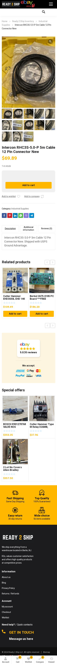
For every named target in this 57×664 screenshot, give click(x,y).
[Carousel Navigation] (50, 262)
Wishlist (28, 659)
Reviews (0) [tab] (46, 228)
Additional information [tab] (28, 229)
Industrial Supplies (20, 208)
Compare (40, 659)
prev (47, 262)
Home (4, 21)
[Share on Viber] (26, 215)
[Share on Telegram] (31, 215)
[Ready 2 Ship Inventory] (11, 4)
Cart (18, 659)
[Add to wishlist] (18, 196)
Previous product (47, 325)
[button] (50, 41)
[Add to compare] (42, 196)
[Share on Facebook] (4, 215)
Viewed (51, 662)
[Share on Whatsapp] (20, 215)
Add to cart (28, 185)
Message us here (21, 639)
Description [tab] (10, 228)
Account (5, 662)
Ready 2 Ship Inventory (23, 21)
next (52, 262)
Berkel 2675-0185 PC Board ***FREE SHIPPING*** (42, 298)
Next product (52, 325)
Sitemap (46, 652)
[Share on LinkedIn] (15, 215)
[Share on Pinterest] (9, 215)
